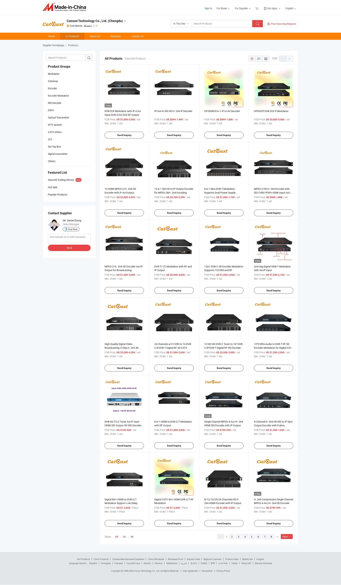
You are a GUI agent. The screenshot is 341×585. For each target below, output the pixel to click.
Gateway (53, 81)
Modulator (53, 73)
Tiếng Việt (246, 563)
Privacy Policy (223, 570)
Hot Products (83, 559)
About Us (95, 36)
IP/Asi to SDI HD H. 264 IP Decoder (173, 111)
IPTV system (55, 124)
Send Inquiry (124, 135)
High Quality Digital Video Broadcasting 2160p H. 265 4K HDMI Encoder (122, 347)
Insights (260, 559)
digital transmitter (58, 154)
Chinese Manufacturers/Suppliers (128, 559)
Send (69, 247)
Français (119, 563)
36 (124, 536)
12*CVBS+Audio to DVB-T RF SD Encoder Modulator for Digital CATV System (273, 347)
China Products (101, 559)
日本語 (204, 563)
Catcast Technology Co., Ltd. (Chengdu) (95, 21)
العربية (184, 563)
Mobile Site (247, 559)
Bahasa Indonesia (263, 563)
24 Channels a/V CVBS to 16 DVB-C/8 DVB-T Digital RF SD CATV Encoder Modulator (173, 347)
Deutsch (159, 563)
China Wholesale (156, 559)
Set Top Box (54, 146)
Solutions (115, 36)
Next (285, 536)
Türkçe (234, 563)
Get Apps (272, 8)
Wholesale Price (175, 559)
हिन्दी (213, 563)
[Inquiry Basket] (257, 8)
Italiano (147, 563)
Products (74, 36)
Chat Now (72, 229)
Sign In (208, 8)
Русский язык (133, 563)
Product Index (232, 559)
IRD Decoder (54, 103)
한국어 (194, 563)
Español (93, 563)
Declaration (207, 570)
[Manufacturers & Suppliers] (65, 7)
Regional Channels (212, 559)
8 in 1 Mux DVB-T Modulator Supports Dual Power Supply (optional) (220, 192)
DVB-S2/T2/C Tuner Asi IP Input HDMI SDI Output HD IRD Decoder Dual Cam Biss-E (123, 425)
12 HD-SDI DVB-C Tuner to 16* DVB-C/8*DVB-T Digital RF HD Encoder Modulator (223, 347)
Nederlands (171, 563)
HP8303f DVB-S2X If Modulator (271, 111)
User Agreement (190, 570)
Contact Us (137, 36)
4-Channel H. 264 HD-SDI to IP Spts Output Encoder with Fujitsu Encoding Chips (273, 425)
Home (51, 36)
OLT (50, 139)
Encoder (52, 88)
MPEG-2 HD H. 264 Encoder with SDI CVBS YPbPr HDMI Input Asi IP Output (273, 192)
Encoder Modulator (58, 95)
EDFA (51, 110)
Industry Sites (193, 559)
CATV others (55, 132)
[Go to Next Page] (289, 58)
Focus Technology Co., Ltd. (147, 570)
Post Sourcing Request (283, 23)
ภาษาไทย (223, 563)
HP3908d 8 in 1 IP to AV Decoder (222, 111)
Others (51, 161)
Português (106, 563)
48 (132, 536)
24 (116, 536)
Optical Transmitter (58, 117)
